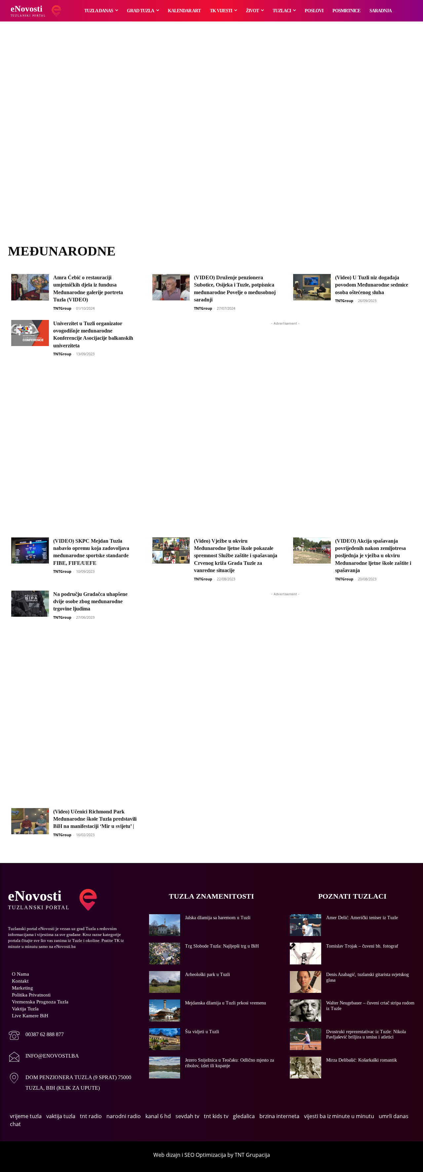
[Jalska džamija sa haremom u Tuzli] (164, 925)
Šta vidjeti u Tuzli (202, 1031)
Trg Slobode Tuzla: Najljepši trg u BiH (222, 946)
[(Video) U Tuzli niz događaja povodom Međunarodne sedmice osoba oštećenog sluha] (312, 287)
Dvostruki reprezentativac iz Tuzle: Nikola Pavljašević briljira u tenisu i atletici (366, 1034)
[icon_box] (36, 1036)
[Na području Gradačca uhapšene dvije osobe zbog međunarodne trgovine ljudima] (30, 604)
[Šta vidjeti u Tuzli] (164, 1039)
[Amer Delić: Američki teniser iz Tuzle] (305, 925)
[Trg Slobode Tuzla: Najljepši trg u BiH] (164, 953)
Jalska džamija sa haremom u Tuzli (217, 917)
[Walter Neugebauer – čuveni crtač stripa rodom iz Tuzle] (305, 1010)
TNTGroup (62, 308)
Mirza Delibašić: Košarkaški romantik (361, 1060)
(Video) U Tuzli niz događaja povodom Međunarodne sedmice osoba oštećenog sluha (371, 285)
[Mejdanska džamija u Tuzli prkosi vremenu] (164, 1010)
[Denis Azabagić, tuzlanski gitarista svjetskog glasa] (305, 982)
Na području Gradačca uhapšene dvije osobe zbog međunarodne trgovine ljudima (90, 601)
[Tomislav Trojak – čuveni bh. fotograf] (305, 953)
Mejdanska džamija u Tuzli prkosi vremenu (225, 1002)
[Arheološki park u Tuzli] (164, 982)
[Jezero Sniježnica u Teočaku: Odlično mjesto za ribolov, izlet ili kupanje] (164, 1067)
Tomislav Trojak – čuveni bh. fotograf (362, 946)
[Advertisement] (211, 140)
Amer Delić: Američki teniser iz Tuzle (362, 917)
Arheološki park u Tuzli (207, 974)
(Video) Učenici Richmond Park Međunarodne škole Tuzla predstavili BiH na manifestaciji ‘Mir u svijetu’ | (94, 819)
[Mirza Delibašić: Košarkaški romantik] (305, 1067)
